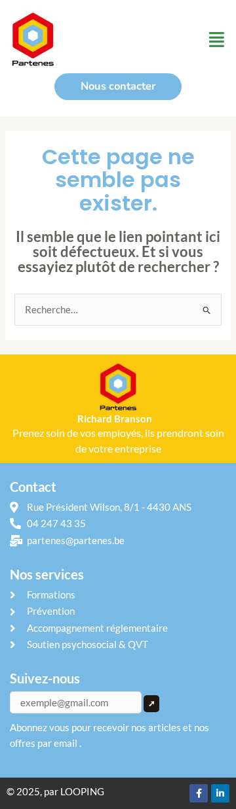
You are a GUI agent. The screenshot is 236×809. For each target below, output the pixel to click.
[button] (216, 39)
